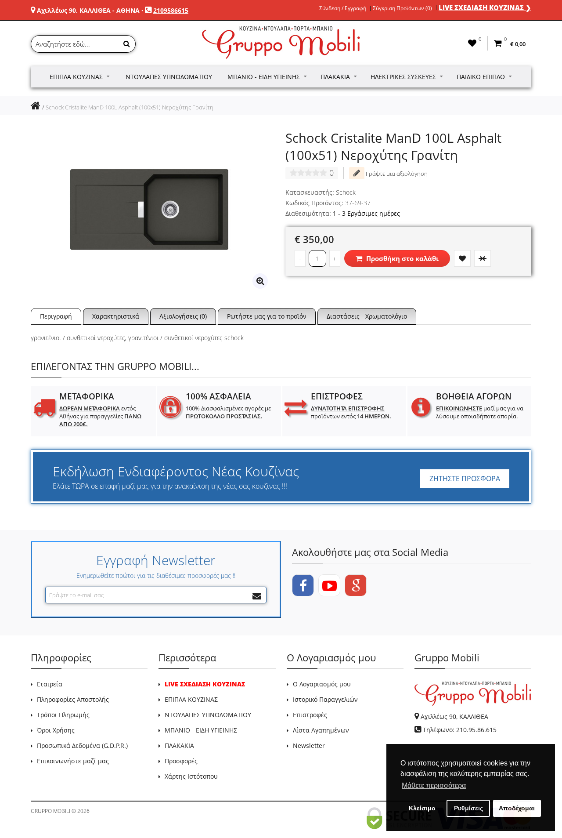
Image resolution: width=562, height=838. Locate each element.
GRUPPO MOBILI (50, 811)
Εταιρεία (49, 684)
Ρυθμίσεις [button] (468, 808)
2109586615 (170, 10)
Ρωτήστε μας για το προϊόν (266, 316)
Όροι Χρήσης (56, 730)
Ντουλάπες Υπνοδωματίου (169, 77)
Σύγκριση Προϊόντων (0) (402, 8)
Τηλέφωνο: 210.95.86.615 (460, 730)
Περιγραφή (56, 316)
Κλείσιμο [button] (422, 808)
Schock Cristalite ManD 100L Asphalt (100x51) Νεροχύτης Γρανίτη (129, 107)
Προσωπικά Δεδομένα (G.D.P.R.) (82, 745)
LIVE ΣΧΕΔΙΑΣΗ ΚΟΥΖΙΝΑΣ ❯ (485, 7)
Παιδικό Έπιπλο (481, 77)
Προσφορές (181, 761)
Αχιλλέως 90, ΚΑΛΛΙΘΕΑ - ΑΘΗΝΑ (88, 10)
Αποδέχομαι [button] (517, 808)
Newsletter (309, 745)
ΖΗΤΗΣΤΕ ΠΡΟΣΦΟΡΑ (464, 478)
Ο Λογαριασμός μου (322, 684)
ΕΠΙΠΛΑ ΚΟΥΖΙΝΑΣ (191, 699)
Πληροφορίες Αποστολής (73, 699)
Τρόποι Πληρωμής (63, 715)
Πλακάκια (335, 77)
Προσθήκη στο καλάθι (401, 258)
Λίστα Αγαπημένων (321, 730)
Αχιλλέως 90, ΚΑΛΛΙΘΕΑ (454, 716)
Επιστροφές (310, 715)
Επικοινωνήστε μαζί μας (73, 761)
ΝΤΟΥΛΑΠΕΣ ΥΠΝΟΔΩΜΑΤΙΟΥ (208, 715)
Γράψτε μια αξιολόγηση (396, 174)
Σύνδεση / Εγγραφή (342, 8)
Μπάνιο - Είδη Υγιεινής (263, 77)
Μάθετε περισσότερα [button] (434, 785)
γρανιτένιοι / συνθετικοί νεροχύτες (78, 338)
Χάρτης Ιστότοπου (191, 776)
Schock (346, 192)
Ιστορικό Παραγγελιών (325, 699)
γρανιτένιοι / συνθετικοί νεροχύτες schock (186, 338)
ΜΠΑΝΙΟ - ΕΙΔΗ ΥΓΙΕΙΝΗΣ (201, 730)
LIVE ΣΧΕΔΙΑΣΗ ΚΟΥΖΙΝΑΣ (205, 684)
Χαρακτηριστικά (115, 316)
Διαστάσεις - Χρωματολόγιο (367, 316)
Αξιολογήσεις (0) (183, 316)
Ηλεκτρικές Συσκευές (403, 77)
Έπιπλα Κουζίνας (76, 77)
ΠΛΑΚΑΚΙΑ (179, 745)
